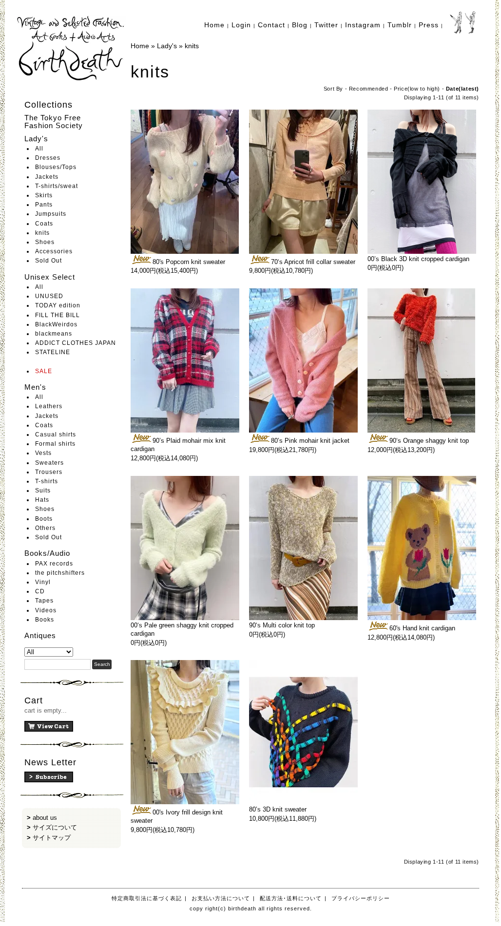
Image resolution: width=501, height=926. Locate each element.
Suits (43, 490)
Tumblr (399, 25)
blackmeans (53, 333)
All (39, 148)
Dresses (47, 157)
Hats (42, 499)
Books (44, 619)
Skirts (44, 195)
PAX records (54, 563)
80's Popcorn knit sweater (189, 261)
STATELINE (52, 352)
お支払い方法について (221, 898)
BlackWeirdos (56, 324)
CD (40, 591)
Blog (300, 25)
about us (45, 817)
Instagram (363, 25)
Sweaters (49, 462)
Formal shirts (55, 443)
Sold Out (48, 260)
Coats (44, 223)
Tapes (44, 600)
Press (429, 25)
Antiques (40, 635)
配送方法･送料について (291, 898)
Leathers (48, 406)
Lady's (36, 138)
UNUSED (49, 296)
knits (42, 232)
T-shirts (46, 481)
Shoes (45, 242)
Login (241, 25)
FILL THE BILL (57, 315)
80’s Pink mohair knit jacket (310, 440)
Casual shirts (55, 434)
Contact (271, 25)
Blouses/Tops (56, 167)
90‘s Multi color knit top (282, 625)
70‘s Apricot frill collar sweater (313, 261)
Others (45, 528)
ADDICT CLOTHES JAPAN (75, 343)
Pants (44, 204)
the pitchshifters (60, 572)
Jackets (46, 176)
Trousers (48, 472)
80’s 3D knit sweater (278, 809)
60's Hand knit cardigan (422, 628)
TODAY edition (57, 305)
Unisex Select (49, 277)
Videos (46, 610)
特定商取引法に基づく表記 (147, 898)
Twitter (326, 25)
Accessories (54, 251)
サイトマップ (52, 837)
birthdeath (71, 49)
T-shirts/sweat (56, 186)
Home (214, 25)
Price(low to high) (417, 89)
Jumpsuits (50, 213)
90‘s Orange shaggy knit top (429, 440)
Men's (35, 387)
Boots (44, 518)
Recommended (368, 89)
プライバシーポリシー (360, 898)
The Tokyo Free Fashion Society (53, 121)
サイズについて (55, 827)
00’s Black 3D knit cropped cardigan (418, 259)
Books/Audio (47, 553)
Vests (43, 453)
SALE (43, 371)
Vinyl (43, 582)
